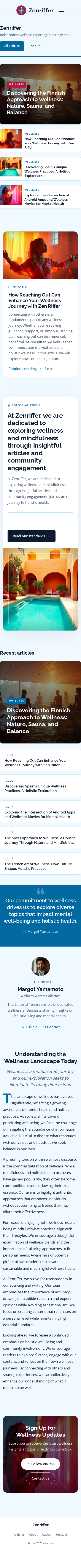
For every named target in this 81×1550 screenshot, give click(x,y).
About (35, 46)
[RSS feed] (28, 1543)
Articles (19, 1534)
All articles (12, 46)
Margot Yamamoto (40, 989)
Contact (53, 1027)
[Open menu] (61, 11)
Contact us (40, 1478)
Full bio (31, 1027)
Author (47, 1534)
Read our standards (29, 536)
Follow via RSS (43, 1464)
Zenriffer (40, 1525)
